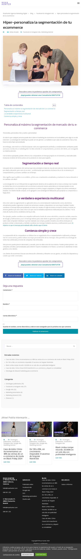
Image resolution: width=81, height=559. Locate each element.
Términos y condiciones (40, 543)
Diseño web (26, 499)
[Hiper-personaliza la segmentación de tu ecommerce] (40, 61)
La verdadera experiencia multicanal (17, 114)
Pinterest (9, 398)
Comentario (7, 290)
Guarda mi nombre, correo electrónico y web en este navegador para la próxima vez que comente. (37, 326)
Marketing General (47, 32)
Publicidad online (28, 484)
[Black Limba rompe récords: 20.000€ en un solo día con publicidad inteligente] (65, 429)
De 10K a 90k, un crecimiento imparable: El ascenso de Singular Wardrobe (29, 362)
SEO (24, 493)
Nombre (6, 304)
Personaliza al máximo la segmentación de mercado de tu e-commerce (29, 109)
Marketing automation (30, 496)
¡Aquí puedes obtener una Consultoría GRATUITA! (40, 95)
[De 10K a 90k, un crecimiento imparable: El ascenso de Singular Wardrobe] (39, 429)
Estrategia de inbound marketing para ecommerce (22, 371)
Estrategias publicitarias (13, 384)
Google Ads (9, 389)
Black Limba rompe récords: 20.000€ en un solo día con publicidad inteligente (30, 365)
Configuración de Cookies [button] (11, 554)
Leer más (7, 462)
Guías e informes (67, 484)
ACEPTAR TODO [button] (41, 554)
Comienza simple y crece (13, 116)
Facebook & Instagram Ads (31, 32)
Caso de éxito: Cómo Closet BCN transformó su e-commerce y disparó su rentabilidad (33, 368)
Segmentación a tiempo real (14, 111)
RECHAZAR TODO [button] (27, 554)
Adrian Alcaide (14, 32)
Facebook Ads (27, 487)
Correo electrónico (10, 315)
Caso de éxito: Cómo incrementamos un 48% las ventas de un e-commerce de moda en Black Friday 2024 (40, 359)
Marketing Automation (13, 392)
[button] (53, 105)
